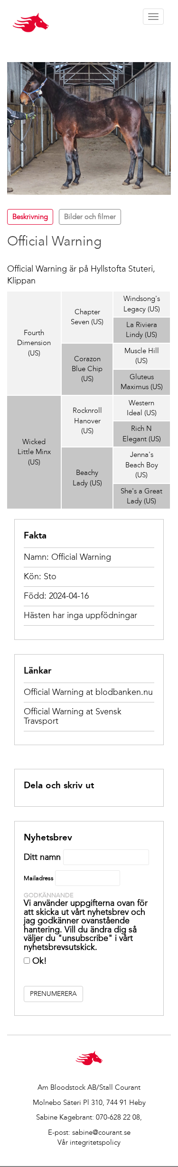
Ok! (38, 961)
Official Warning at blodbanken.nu (88, 692)
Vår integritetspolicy (89, 1142)
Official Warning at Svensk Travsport (73, 716)
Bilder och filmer (90, 216)
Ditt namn (42, 857)
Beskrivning (30, 216)
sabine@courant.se (101, 1132)
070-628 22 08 (118, 1117)
